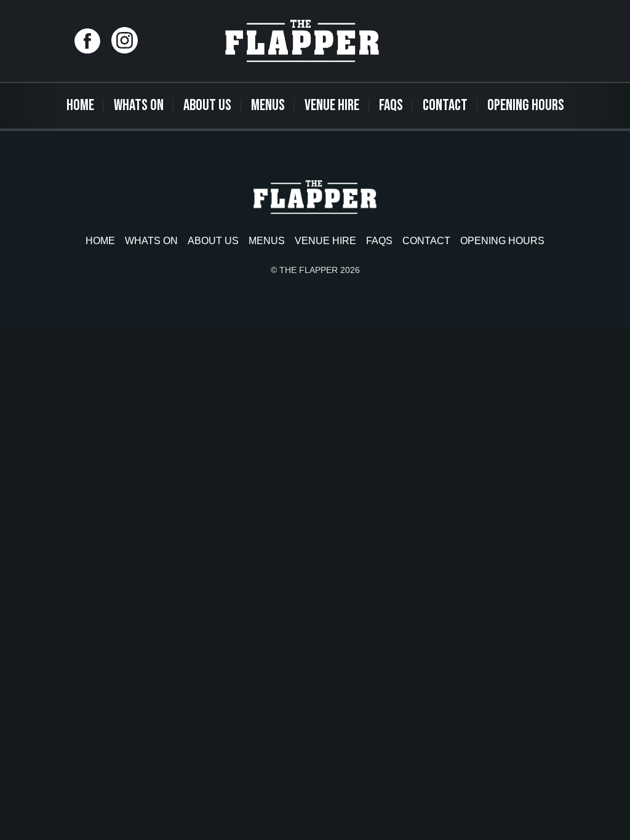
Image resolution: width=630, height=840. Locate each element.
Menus (268, 105)
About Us (207, 105)
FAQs (391, 105)
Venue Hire (332, 105)
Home (80, 105)
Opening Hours (525, 105)
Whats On (139, 105)
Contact (445, 105)
